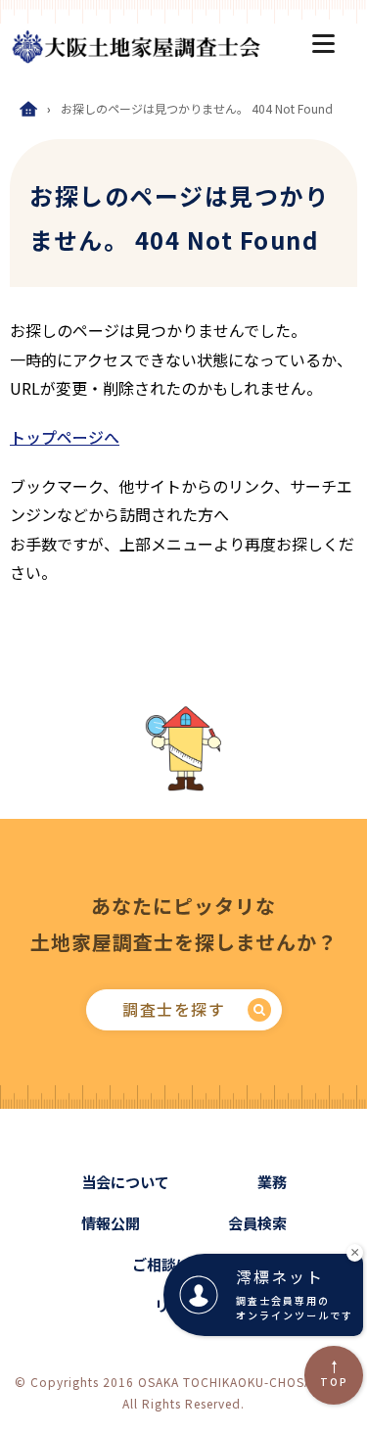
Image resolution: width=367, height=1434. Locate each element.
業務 (272, 1181)
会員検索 (257, 1223)
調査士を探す (173, 1009)
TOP (334, 1381)
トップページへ (64, 437)
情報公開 (110, 1223)
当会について (125, 1181)
